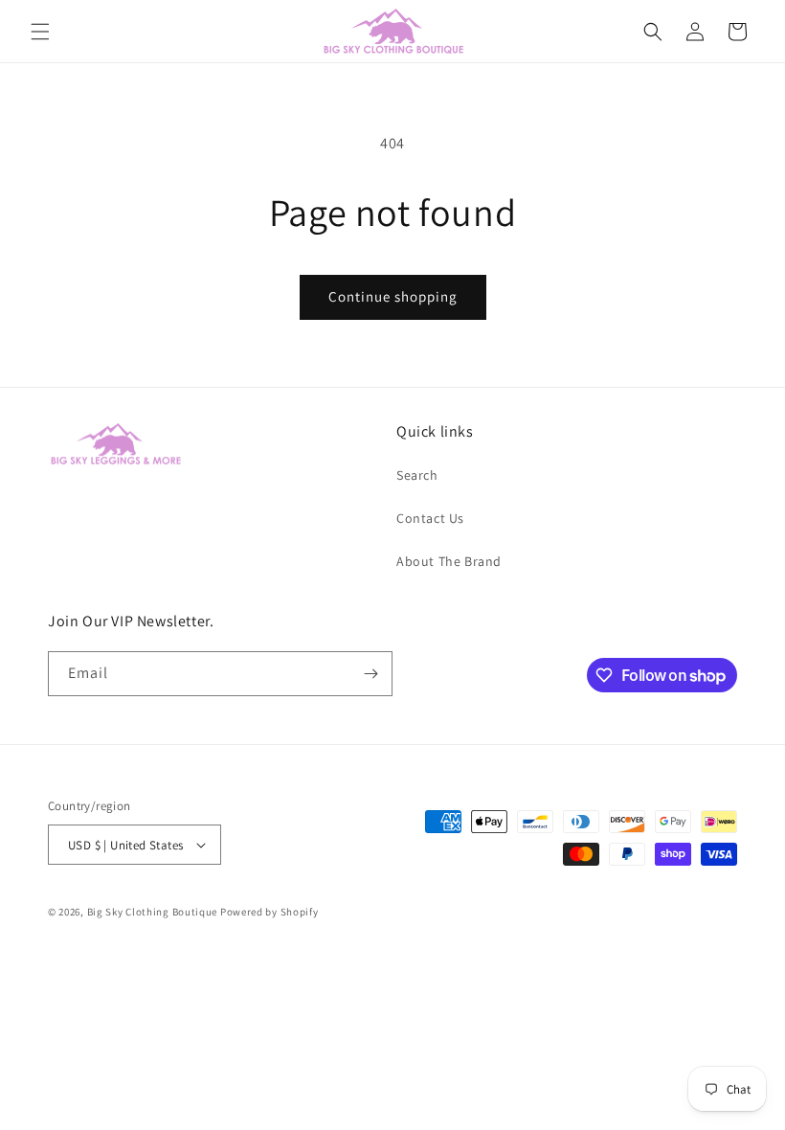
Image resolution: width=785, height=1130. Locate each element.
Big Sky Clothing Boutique (152, 911)
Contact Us (430, 518)
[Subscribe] (370, 673)
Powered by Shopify (269, 911)
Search (417, 475)
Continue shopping (393, 296)
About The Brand (449, 561)
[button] (40, 32)
